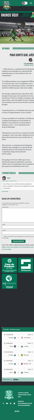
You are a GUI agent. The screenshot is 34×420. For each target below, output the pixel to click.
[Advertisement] (17, 307)
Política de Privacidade (24, 405)
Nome (4, 224)
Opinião (6, 48)
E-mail (4, 230)
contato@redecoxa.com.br (25, 403)
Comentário (5, 207)
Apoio (17, 411)
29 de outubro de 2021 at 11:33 (9, 181)
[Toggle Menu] (31, 3)
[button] (3, 403)
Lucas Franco (29, 63)
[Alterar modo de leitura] (24, 3)
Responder (5, 191)
